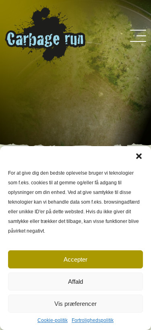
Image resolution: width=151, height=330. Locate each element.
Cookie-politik (52, 320)
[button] (139, 156)
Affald (75, 281)
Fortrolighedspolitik (93, 320)
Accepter (75, 259)
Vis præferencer (75, 303)
